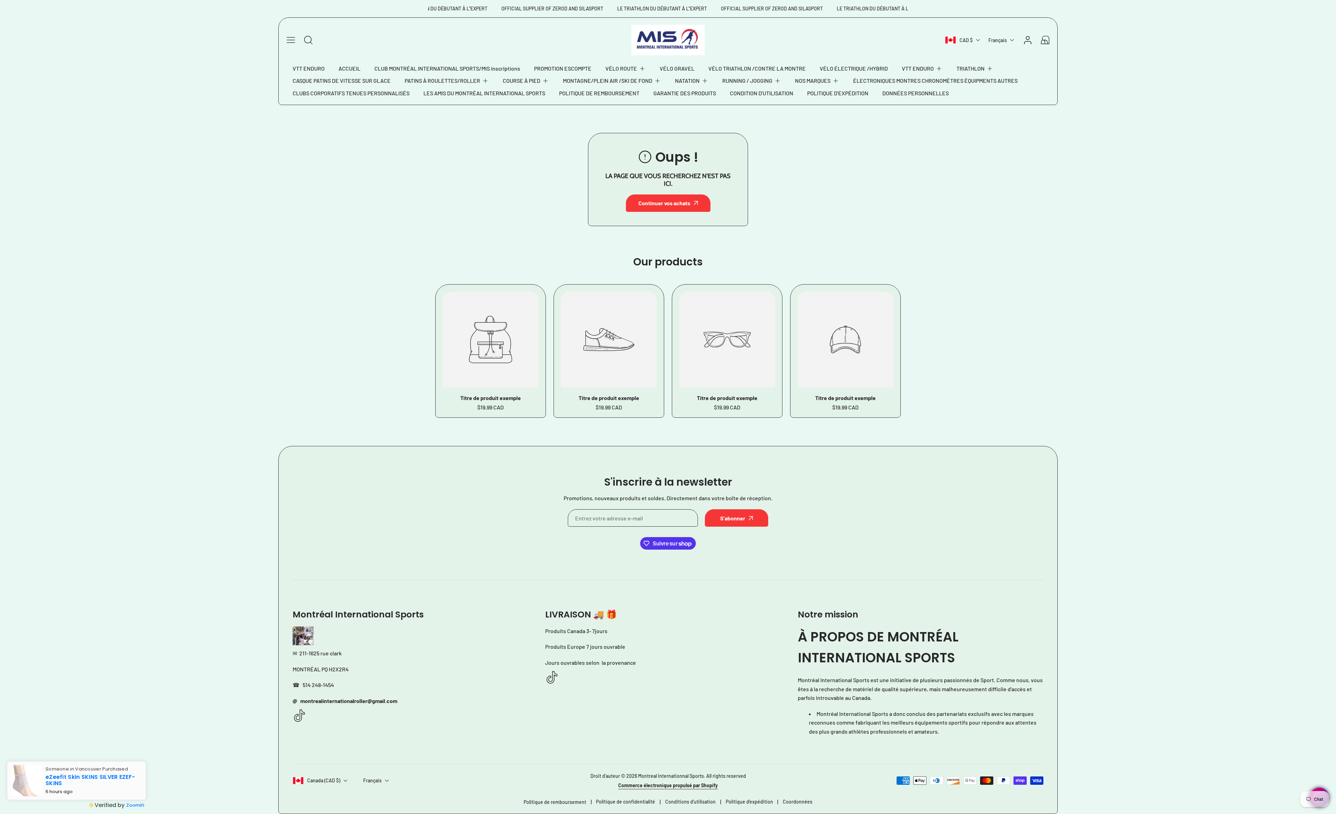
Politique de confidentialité (625, 802)
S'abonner (732, 518)
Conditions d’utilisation (690, 802)
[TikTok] (300, 716)
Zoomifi (135, 805)
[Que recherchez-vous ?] (308, 40)
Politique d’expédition (749, 802)
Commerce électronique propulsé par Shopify (668, 785)
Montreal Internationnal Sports (671, 776)
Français (997, 40)
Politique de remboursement (555, 802)
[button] (625, 68)
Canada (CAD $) (323, 780)
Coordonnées (797, 802)
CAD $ (966, 40)
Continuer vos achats (664, 203)
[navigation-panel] (291, 40)
